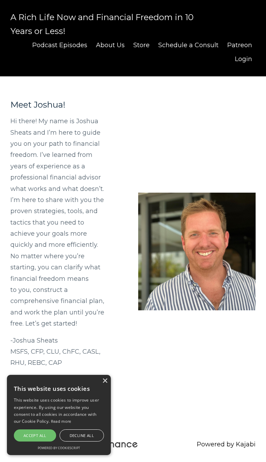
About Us (110, 45)
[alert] (59, 415)
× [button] (104, 381)
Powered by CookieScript (59, 448)
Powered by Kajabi (226, 444)
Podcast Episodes (59, 45)
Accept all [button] (35, 435)
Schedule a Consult (188, 45)
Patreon (239, 45)
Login (243, 59)
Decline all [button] (82, 435)
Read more (61, 421)
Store (141, 45)
